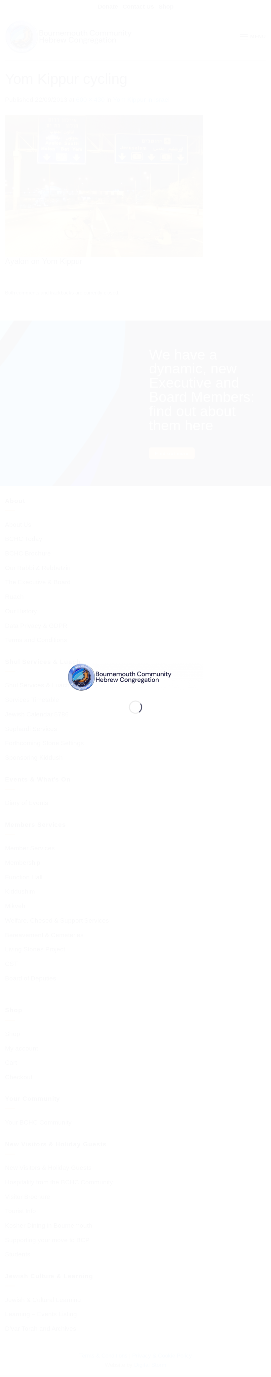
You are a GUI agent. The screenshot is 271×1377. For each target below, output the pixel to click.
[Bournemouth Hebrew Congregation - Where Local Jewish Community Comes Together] (135, 676)
